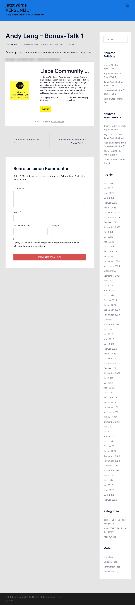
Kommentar (19, 188)
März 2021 (108, 441)
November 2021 (111, 412)
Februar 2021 (110, 446)
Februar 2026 (110, 202)
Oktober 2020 (110, 465)
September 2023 (111, 324)
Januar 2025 (109, 256)
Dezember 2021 (111, 407)
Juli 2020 (108, 475)
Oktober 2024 (110, 271)
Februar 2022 (110, 397)
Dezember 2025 (111, 212)
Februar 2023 (110, 348)
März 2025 (108, 246)
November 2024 (111, 266)
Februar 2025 (110, 251)
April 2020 (108, 490)
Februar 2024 (110, 300)
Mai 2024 (108, 285)
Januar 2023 (109, 353)
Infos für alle (109, 536)
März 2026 (108, 198)
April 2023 (108, 339)
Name (17, 212)
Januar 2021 (109, 451)
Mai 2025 (108, 237)
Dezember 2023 (111, 310)
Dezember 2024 (111, 261)
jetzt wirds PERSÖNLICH (19, 8)
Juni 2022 (108, 378)
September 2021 (111, 422)
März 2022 (108, 392)
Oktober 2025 (110, 222)
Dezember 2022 (111, 358)
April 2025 (108, 241)
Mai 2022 (108, 383)
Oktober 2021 (110, 417)
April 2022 (108, 387)
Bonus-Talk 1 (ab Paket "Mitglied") (58, 44)
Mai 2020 (108, 485)
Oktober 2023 (110, 319)
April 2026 (108, 193)
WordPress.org (110, 571)
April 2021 (108, 436)
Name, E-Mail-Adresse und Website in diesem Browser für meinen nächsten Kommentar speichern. (46, 244)
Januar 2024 (109, 305)
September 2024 (111, 275)
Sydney (9, 600)
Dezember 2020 (111, 456)
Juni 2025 (108, 232)
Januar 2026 (109, 207)
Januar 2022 (109, 402)
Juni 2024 (108, 280)
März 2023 (108, 344)
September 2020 (111, 470)
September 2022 (111, 373)
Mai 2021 (108, 431)
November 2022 (111, 363)
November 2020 (111, 461)
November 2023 (111, 314)
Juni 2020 (108, 480)
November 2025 (111, 217)
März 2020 (108, 495)
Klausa (13, 44)
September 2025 (111, 227)
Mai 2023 (108, 334)
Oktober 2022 (110, 368)
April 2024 (108, 290)
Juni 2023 (108, 329)
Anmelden (108, 557)
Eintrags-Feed (110, 562)
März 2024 (108, 295)
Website (55, 225)
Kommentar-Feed (111, 566)
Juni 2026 (108, 183)
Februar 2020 (110, 499)
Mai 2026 (108, 188)
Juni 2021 (108, 426)
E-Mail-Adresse (21, 225)
